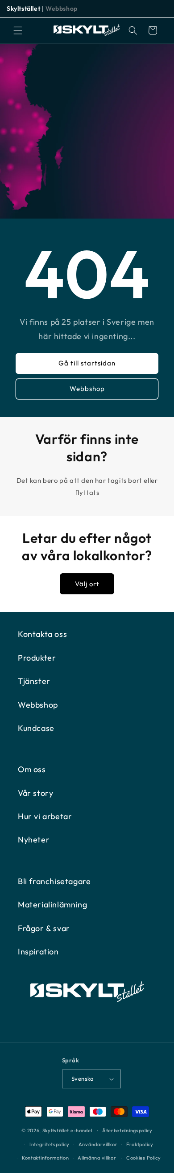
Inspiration (38, 951)
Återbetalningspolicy (127, 1130)
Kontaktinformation (45, 1158)
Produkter (37, 658)
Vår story (35, 793)
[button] (18, 30)
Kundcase (36, 728)
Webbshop (62, 8)
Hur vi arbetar (45, 816)
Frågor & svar (44, 928)
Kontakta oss (42, 634)
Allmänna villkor (97, 1158)
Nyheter (34, 839)
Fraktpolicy (139, 1144)
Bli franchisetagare (54, 881)
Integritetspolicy (49, 1144)
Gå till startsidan (87, 363)
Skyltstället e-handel (67, 1130)
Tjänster (34, 681)
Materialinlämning (52, 904)
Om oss (32, 769)
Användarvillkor (98, 1144)
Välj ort (87, 584)
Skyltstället (23, 8)
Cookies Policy (143, 1158)
